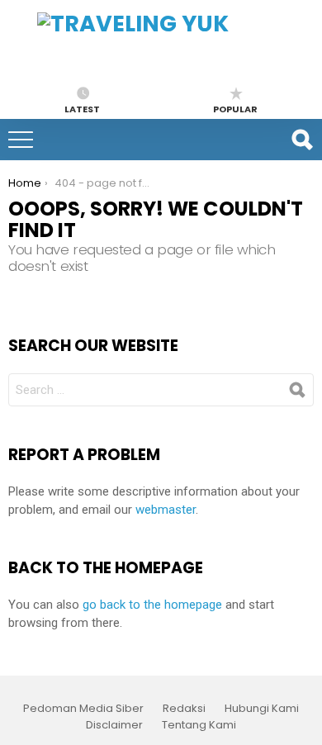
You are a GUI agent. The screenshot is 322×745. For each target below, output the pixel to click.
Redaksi (184, 708)
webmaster (165, 509)
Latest (82, 108)
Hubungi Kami (262, 708)
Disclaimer (114, 725)
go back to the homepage (152, 604)
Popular (235, 108)
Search (301, 139)
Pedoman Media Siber (83, 708)
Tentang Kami (199, 725)
